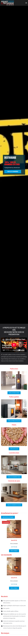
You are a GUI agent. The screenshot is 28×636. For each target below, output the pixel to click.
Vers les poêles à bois (14, 392)
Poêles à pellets (14, 397)
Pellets (14, 425)
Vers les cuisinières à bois (14, 476)
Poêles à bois (14, 369)
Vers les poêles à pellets (14, 420)
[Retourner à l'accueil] (7, 3)
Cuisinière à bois (14, 453)
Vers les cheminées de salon (14, 504)
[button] (26, 3)
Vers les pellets (14, 448)
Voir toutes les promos (8, 517)
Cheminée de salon (14, 481)
